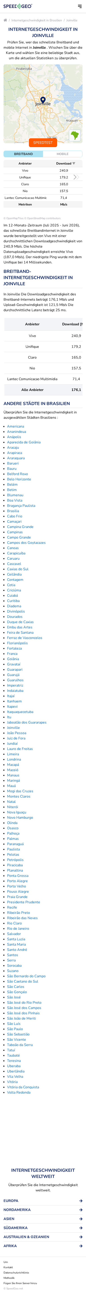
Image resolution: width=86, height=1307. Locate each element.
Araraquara (16, 458)
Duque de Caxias (20, 622)
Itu (9, 717)
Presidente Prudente (23, 902)
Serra (11, 960)
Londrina (14, 759)
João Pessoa (16, 733)
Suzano (13, 970)
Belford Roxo (17, 474)
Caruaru (13, 558)
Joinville (71, 20)
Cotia (11, 585)
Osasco (13, 828)
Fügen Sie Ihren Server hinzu (20, 1283)
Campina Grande (20, 526)
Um (6, 1262)
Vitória (12, 1081)
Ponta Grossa (17, 875)
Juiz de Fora (16, 738)
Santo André (17, 949)
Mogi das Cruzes (20, 791)
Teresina (14, 1060)
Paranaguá (15, 844)
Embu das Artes (19, 627)
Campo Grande (19, 537)
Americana (15, 426)
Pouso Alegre (18, 891)
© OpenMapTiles (14, 218)
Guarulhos (15, 680)
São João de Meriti (21, 1018)
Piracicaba (15, 865)
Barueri (13, 463)
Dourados (14, 616)
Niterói (12, 807)
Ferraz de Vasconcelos (24, 637)
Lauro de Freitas (20, 748)
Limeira (13, 754)
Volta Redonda (18, 1092)
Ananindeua (16, 431)
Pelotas (13, 854)
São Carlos (15, 986)
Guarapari (14, 669)
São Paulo (15, 1029)
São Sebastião (18, 1034)
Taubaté (13, 1055)
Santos (12, 955)
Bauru (12, 468)
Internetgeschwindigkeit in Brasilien (36, 20)
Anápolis (14, 437)
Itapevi (12, 706)
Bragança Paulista (21, 505)
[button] (79, 6)
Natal (11, 801)
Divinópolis (16, 611)
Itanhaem (14, 701)
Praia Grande (17, 896)
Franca (12, 653)
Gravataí (13, 664)
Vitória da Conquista (23, 1087)
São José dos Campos (24, 1007)
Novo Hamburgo (20, 817)
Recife (12, 907)
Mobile (63, 154)
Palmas (13, 838)
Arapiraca (14, 452)
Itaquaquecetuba (20, 711)
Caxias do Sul (17, 569)
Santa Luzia (16, 939)
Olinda (12, 822)
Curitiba (13, 600)
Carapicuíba (16, 553)
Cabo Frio (14, 516)
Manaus (13, 775)
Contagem (15, 579)
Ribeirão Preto (18, 912)
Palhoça (13, 833)
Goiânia (13, 659)
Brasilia (13, 511)
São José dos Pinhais (23, 1013)
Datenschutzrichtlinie (16, 1272)
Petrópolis (15, 859)
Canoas (13, 548)
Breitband (23, 154)
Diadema (14, 606)
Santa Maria (16, 944)
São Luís (14, 1023)
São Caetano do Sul (22, 981)
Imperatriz (15, 685)
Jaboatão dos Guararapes (27, 722)
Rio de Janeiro (18, 928)
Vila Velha (15, 1076)
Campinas (15, 532)
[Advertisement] (43, 1131)
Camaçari (14, 521)
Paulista (13, 849)
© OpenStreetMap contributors (42, 218)
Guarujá (13, 674)
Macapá (13, 764)
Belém (12, 484)
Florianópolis (17, 643)
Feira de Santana (20, 632)
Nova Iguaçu (16, 812)
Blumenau (15, 495)
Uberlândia (15, 1071)
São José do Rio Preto (24, 1002)
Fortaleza (14, 648)
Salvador (14, 933)
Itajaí (11, 696)
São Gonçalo (17, 992)
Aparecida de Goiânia (24, 442)
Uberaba (14, 1066)
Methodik (9, 1278)
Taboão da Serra (20, 1044)
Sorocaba (14, 965)
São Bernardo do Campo (26, 976)
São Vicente (16, 1039)
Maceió (12, 770)
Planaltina (15, 870)
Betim (12, 489)
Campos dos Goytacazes (26, 542)
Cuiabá (12, 595)
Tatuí (11, 1050)
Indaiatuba (15, 690)
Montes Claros (18, 796)
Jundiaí (12, 743)
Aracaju (13, 447)
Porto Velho (16, 886)
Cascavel (14, 563)
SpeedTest (43, 142)
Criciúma (14, 590)
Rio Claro (14, 923)
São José (14, 997)
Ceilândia (14, 574)
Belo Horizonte (19, 479)
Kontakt (8, 1267)
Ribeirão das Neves (22, 918)
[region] (43, 103)
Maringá (13, 780)
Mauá (11, 785)
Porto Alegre (17, 881)
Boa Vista (14, 500)
